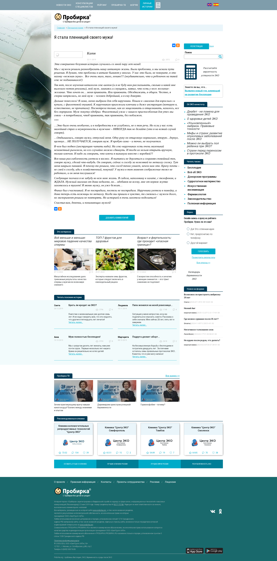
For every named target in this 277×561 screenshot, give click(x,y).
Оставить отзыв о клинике (75, 464)
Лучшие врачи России (159, 464)
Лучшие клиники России (117, 464)
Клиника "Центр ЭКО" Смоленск (203, 429)
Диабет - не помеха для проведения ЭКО (203, 113)
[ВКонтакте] (174, 45)
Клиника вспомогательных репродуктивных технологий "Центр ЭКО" (73, 429)
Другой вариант (198, 243)
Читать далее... (76, 322)
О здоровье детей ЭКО (202, 118)
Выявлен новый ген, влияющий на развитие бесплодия (202, 92)
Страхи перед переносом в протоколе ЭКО (204, 152)
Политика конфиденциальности (66, 541)
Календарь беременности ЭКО (194, 275)
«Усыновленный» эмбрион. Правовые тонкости (200, 126)
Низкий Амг (189, 308)
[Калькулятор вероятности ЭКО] (158, 5)
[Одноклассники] (178, 45)
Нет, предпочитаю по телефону (201, 236)
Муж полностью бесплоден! (84, 336)
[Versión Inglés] (216, 4)
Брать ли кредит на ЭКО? (83, 305)
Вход (211, 46)
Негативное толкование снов (198, 330)
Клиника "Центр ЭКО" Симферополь (117, 429)
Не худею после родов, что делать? (202, 340)
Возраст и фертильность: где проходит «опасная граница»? (154, 241)
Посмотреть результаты (203, 257)
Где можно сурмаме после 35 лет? (201, 319)
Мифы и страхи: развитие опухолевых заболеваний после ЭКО (204, 136)
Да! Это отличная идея (202, 229)
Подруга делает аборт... (146, 336)
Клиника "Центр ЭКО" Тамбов (160, 429)
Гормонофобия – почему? (153, 404)
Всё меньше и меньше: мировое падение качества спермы (72, 241)
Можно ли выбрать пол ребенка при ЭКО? (203, 145)
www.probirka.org (99, 510)
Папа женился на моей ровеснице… (152, 305)
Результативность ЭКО (201, 464)
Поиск (188, 52)
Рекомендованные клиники (71, 419)
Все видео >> (172, 375)
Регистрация (196, 46)
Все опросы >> (203, 263)
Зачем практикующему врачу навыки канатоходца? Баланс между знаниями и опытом (73, 407)
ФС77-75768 (119, 505)
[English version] (209, 4)
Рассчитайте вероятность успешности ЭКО (210, 72)
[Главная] (73, 21)
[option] (73, 261)
